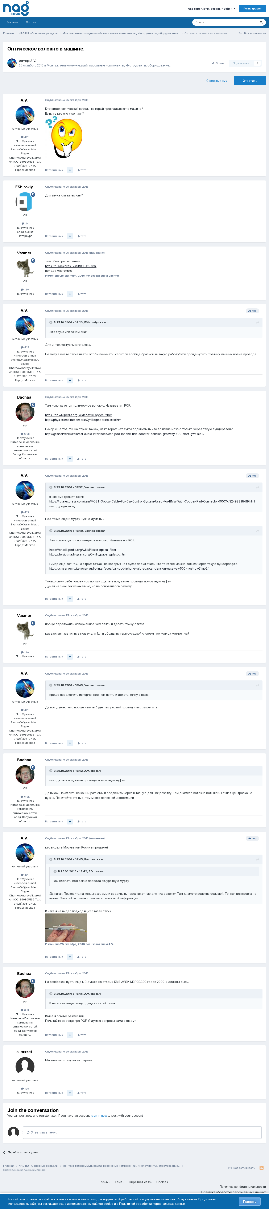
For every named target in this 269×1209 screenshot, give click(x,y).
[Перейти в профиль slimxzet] (25, 1066)
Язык (105, 1182)
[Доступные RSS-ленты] (261, 1168)
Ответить (250, 80)
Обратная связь (140, 1182)
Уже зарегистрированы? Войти (210, 8)
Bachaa (24, 397)
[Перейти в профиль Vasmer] (25, 267)
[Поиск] (261, 22)
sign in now (99, 1115)
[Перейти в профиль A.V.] (12, 63)
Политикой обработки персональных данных (152, 1203)
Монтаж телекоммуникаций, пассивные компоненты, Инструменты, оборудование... (109, 65)
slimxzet (24, 1052)
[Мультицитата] (70, 170)
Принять (249, 1201)
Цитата (81, 170)
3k (26, 223)
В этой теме (243, 22)
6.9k (26, 433)
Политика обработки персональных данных (233, 1192)
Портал (31, 22)
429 (26, 137)
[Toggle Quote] (51, 322)
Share (219, 63)
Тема (119, 1182)
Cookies (162, 1182)
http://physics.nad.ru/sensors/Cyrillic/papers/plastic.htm (83, 420)
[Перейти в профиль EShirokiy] (25, 201)
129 (26, 1088)
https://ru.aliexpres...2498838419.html (70, 266)
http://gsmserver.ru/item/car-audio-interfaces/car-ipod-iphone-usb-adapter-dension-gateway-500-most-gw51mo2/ (124, 434)
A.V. (33, 60)
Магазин (12, 22)
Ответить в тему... (44, 1132)
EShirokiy (24, 187)
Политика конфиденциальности (243, 1186)
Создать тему (216, 80)
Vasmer (24, 253)
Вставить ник (54, 170)
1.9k (26, 289)
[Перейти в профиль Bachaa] (25, 412)
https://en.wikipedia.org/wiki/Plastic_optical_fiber (78, 415)
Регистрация (252, 8)
